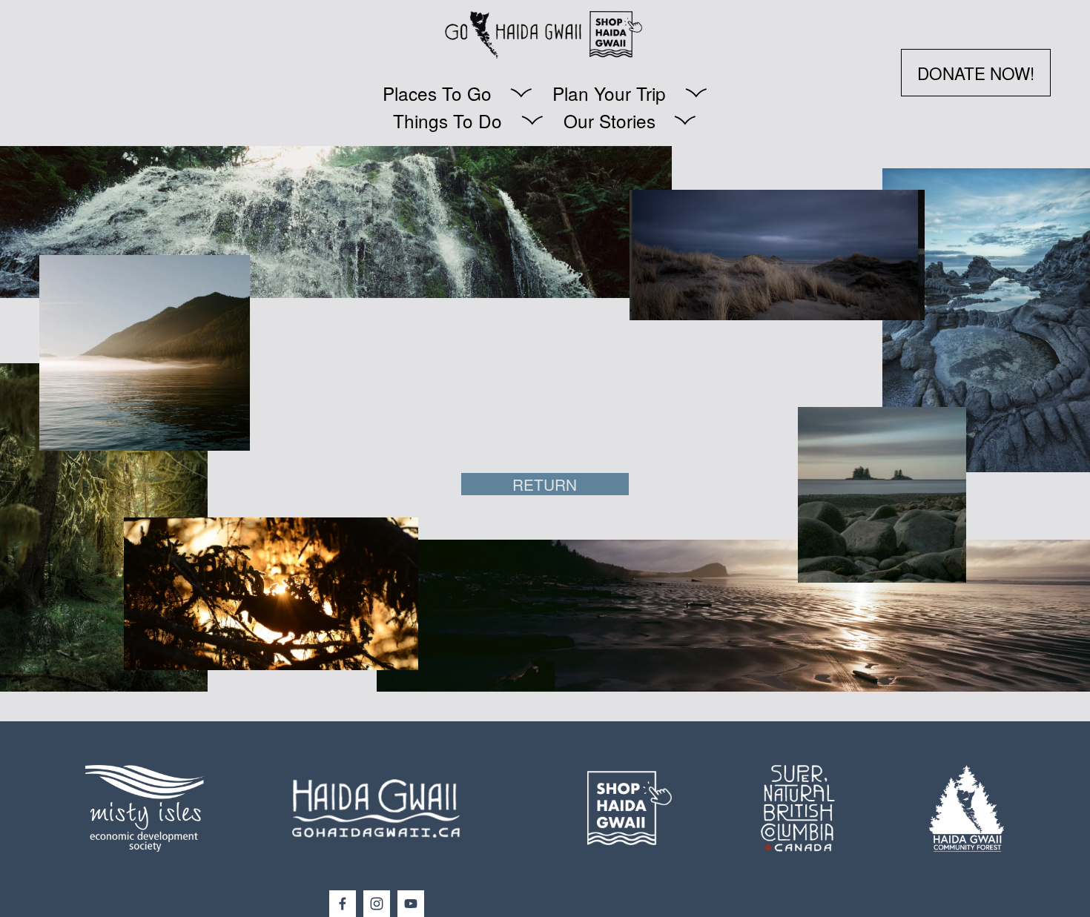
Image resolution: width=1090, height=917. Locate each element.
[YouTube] (410, 903)
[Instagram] (376, 903)
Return (544, 484)
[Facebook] (342, 903)
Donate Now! (975, 73)
